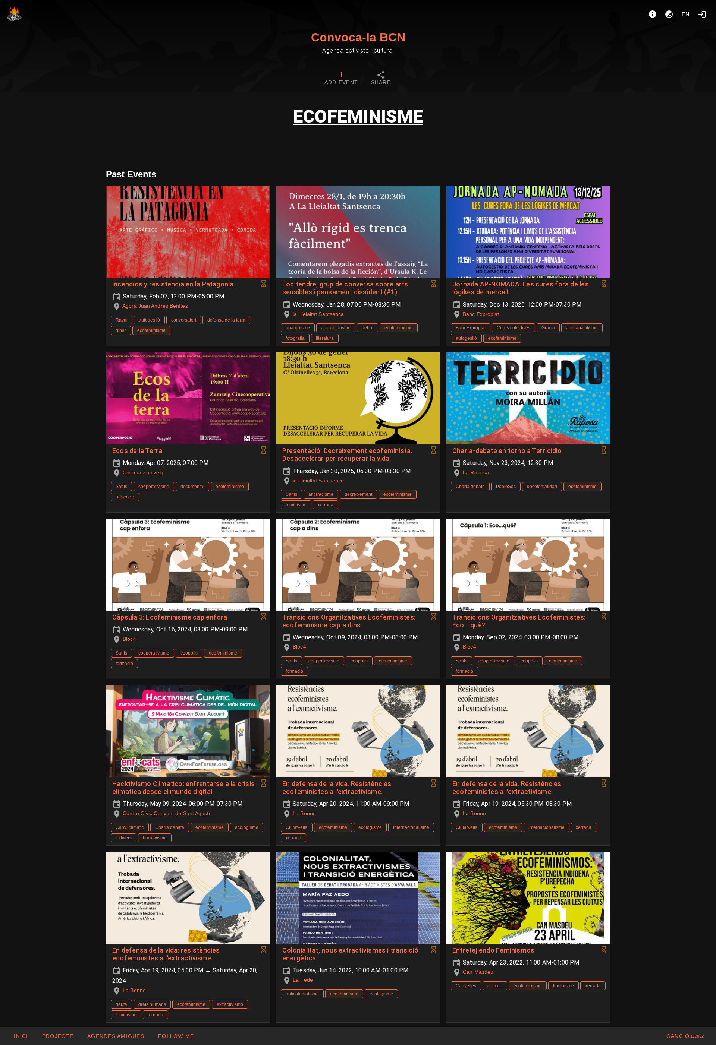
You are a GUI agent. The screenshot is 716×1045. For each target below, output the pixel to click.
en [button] (686, 14)
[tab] (341, 79)
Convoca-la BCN (358, 37)
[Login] (702, 14)
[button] (115, 1036)
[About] (652, 14)
